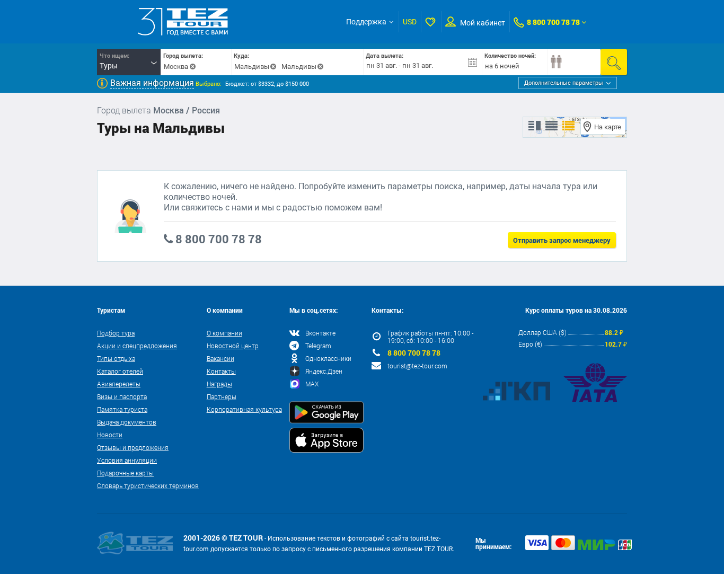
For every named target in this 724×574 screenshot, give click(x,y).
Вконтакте (320, 333)
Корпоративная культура (244, 409)
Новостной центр (233, 345)
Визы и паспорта (122, 396)
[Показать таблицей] (551, 126)
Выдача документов (126, 422)
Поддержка (366, 21)
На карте (607, 127)
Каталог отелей (120, 371)
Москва (176, 66)
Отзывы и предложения (133, 447)
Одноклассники (328, 358)
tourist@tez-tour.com (417, 365)
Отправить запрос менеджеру (562, 240)
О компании (224, 333)
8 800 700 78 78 (553, 22)
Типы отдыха (116, 358)
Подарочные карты (125, 472)
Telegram (318, 345)
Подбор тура (116, 333)
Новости (109, 434)
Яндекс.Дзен (323, 371)
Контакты (221, 371)
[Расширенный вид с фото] (568, 126)
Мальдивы (251, 66)
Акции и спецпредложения (137, 345)
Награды (219, 383)
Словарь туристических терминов (148, 485)
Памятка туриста (122, 409)
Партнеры (221, 396)
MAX (312, 383)
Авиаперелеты (118, 383)
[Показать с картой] (534, 126)
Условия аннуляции (127, 460)
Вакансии (220, 358)
